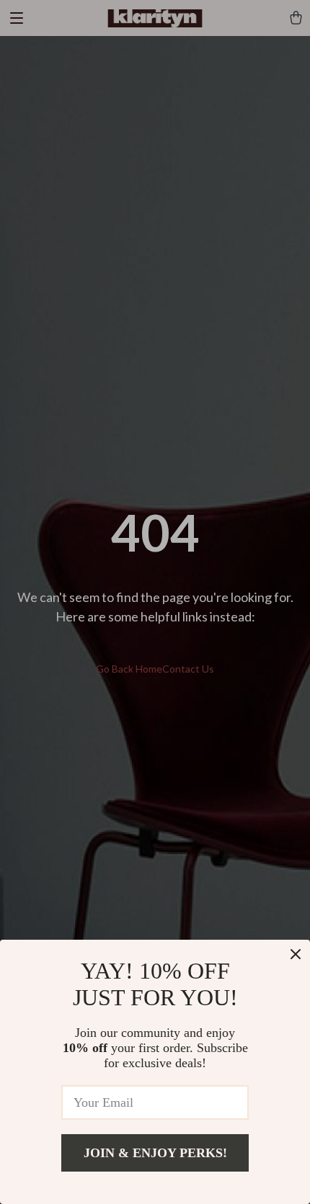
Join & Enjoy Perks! (155, 1153)
